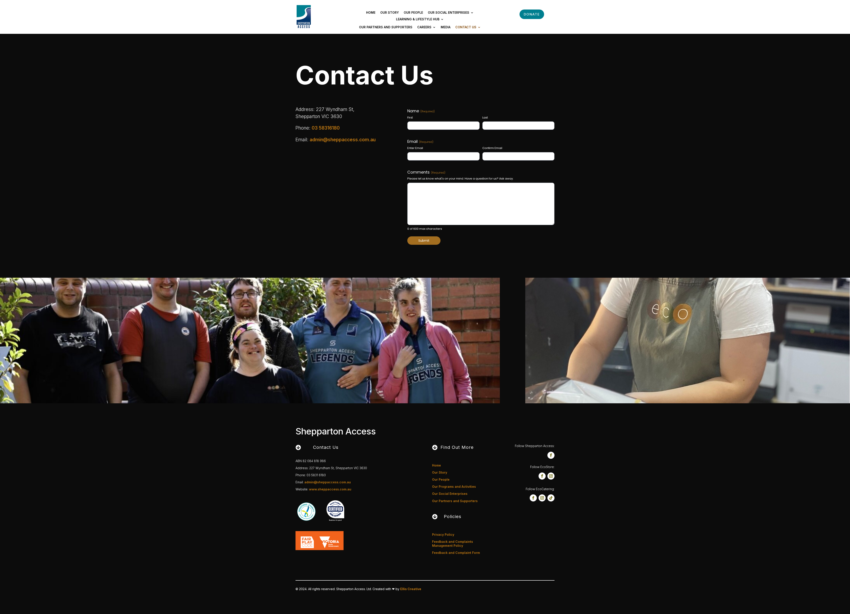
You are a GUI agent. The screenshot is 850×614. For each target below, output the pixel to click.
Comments (426, 172)
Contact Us (465, 27)
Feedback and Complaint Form (456, 553)
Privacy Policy (443, 534)
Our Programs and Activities (454, 486)
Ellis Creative (410, 589)
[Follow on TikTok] (550, 497)
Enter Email (415, 148)
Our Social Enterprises (448, 12)
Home (370, 12)
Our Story (389, 12)
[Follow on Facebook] (550, 455)
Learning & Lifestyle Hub (417, 19)
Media (445, 27)
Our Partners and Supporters (385, 27)
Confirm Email (492, 148)
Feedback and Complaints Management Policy (452, 543)
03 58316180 (326, 128)
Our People (413, 12)
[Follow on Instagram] (550, 476)
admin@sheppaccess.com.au (343, 139)
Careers (424, 27)
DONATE (532, 14)
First (410, 118)
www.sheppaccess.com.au (330, 489)
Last (485, 118)
